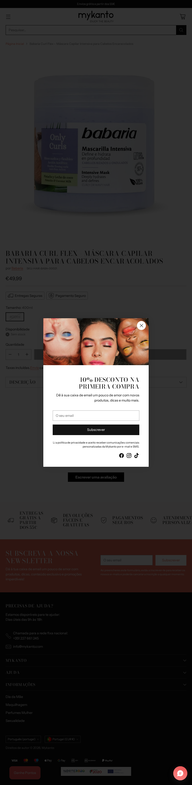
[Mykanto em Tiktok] (136, 456)
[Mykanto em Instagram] (129, 456)
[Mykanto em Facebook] (121, 456)
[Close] (141, 325)
